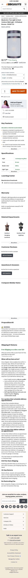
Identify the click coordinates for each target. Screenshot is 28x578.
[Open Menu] (2, 4)
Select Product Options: (7, 72)
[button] (14, 514)
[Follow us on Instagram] (14, 506)
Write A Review (7, 255)
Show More (14, 149)
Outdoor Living (9, 16)
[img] (14, 44)
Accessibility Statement (14, 553)
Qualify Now (22, 62)
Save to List (6, 97)
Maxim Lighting (5, 27)
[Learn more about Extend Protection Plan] (26, 84)
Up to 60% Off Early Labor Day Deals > (14, 13)
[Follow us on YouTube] (10, 506)
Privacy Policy (14, 550)
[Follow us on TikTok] (21, 506)
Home (2, 16)
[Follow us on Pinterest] (18, 506)
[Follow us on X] (6, 506)
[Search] (24, 9)
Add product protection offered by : (12, 81)
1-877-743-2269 (14, 1)
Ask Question (7, 273)
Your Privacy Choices (13, 556)
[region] (14, 44)
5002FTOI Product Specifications (13, 183)
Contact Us (14, 562)
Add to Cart (18, 91)
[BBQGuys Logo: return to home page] (13, 4)
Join (23, 501)
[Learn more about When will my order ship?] (13, 69)
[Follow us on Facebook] (2, 506)
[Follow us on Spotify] (25, 506)
